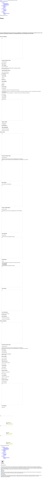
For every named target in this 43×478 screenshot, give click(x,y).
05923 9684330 (10, 443)
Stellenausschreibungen (6, 13)
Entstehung (4, 9)
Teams (4, 12)
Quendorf (4, 452)
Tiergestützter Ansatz (6, 4)
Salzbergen (4, 6)
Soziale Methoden (5, 3)
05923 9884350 (10, 433)
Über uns (3, 8)
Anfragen (4, 458)
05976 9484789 (10, 423)
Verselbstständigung (6, 449)
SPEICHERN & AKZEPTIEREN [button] (5, 476)
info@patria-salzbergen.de (9, 424)
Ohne (4, 7)
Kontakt (3, 11)
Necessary (3, 470)
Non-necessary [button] (3, 473)
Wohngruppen (3, 5)
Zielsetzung (4, 10)
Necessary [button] (2, 469)
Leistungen (3, 2)
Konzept (4, 455)
